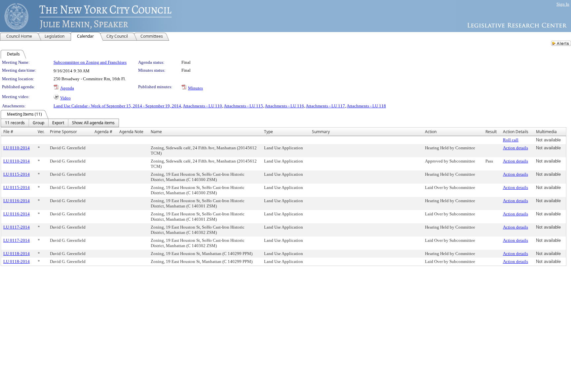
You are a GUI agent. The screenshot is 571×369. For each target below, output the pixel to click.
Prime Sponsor (63, 131)
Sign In (562, 4)
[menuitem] (15, 123)
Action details (515, 147)
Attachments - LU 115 (243, 105)
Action (431, 131)
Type (268, 131)
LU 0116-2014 (16, 200)
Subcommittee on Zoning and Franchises (90, 62)
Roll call (510, 139)
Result (491, 131)
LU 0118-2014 (16, 253)
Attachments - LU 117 (325, 105)
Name (156, 131)
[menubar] (60, 123)
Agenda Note (131, 131)
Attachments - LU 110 (202, 105)
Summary (321, 131)
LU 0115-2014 (16, 174)
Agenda (67, 88)
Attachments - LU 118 (366, 105)
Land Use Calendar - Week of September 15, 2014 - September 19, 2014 (117, 105)
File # (8, 131)
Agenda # (103, 131)
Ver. (41, 131)
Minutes (195, 88)
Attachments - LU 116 (284, 105)
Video (65, 97)
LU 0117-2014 (16, 227)
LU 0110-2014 (16, 147)
